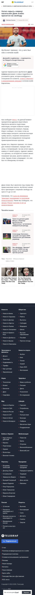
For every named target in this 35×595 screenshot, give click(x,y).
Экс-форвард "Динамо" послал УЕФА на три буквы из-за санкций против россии (21, 250)
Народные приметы (26, 470)
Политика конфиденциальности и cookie (15, 551)
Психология (24, 392)
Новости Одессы (8, 323)
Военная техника (8, 455)
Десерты (23, 516)
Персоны (4, 462)
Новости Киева (8, 313)
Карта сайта (6, 573)
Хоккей (22, 364)
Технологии (6, 382)
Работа (22, 316)
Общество (22, 309)
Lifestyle (21, 401)
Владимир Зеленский (6, 466)
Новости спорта (15, 216)
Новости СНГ (7, 415)
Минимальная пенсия (7, 522)
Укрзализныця (7, 372)
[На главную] (17, 2)
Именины (23, 483)
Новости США (7, 408)
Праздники (22, 462)
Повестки (23, 438)
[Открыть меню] (2, 2)
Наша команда (7, 570)
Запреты (23, 477)
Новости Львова (8, 326)
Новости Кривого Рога (8, 333)
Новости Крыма (8, 341)
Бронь (22, 441)
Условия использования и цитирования (15, 557)
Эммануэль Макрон (9, 477)
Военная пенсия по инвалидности (9, 517)
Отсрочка (23, 444)
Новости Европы (8, 405)
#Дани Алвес (10, 261)
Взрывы (5, 442)
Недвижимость (8, 362)
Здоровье (22, 378)
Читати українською (7, 24)
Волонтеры (6, 452)
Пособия (23, 337)
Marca (14, 120)
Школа (22, 329)
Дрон (4, 392)
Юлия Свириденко (9, 496)
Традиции (23, 474)
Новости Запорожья (9, 329)
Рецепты (22, 502)
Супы (22, 513)
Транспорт (6, 359)
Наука (3, 378)
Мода (22, 411)
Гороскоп (23, 405)
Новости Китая (8, 418)
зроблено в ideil (6, 589)
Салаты (22, 519)
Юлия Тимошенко (9, 490)
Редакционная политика (10, 554)
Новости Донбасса (9, 337)
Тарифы (5, 365)
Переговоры (7, 446)
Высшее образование (24, 333)
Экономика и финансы (6, 351)
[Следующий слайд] (33, 6)
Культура (23, 418)
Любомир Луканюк (10, 20)
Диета (22, 388)
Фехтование (24, 370)
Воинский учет (24, 450)
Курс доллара (7, 369)
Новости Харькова (9, 316)
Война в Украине (7, 434)
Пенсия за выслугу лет (9, 527)
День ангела (24, 480)
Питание (23, 385)
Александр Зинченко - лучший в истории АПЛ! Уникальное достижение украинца (21, 236)
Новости (4, 309)
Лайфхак (23, 421)
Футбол (22, 354)
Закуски (22, 522)
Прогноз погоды (25, 341)
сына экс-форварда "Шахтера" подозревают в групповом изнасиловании (15, 198)
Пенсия (4, 502)
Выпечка (23, 506)
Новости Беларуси (9, 421)
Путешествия (24, 415)
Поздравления (25, 427)
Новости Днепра (8, 320)
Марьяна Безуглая (9, 493)
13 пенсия (6, 506)
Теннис (22, 360)
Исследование (25, 395)
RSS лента (5, 579)
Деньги (5, 356)
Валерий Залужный (9, 480)
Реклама (5, 560)
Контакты (5, 567)
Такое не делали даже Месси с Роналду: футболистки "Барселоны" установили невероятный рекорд (21, 222)
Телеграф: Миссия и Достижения (13, 576)
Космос (5, 385)
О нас (4, 547)
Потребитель (24, 408)
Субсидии (23, 323)
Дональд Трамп (8, 470)
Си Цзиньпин (7, 474)
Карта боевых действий (7, 438)
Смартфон (6, 395)
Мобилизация (23, 434)
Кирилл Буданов (8, 483)
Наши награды (7, 563)
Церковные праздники (24, 466)
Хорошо (26, 592)
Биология (6, 388)
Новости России (8, 411)
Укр (32, 2)
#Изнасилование (18, 259)
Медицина (23, 326)
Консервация (24, 509)
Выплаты (23, 320)
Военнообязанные (26, 447)
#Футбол (9, 259)
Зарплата (23, 313)
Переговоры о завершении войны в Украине (18, 6)
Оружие (5, 449)
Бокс (21, 357)
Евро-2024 (23, 367)
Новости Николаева (9, 344)
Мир (2, 401)
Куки (16, 592)
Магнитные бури (25, 424)
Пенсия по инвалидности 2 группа (8, 511)
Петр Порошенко (8, 486)
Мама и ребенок (25, 382)
